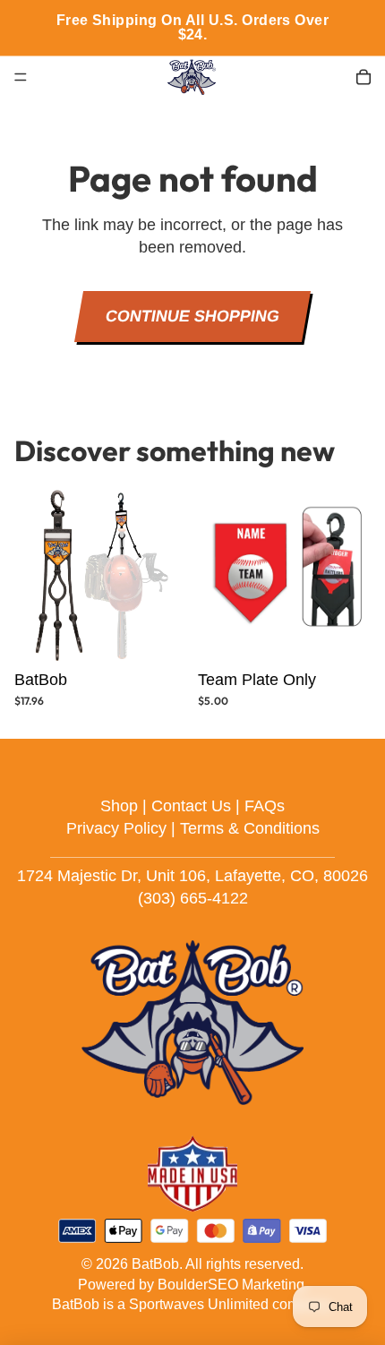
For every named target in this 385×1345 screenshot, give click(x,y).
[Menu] (20, 77)
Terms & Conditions (250, 828)
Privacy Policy (116, 828)
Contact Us (191, 806)
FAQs (264, 806)
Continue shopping (192, 316)
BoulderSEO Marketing (231, 1284)
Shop (119, 806)
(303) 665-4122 (193, 898)
